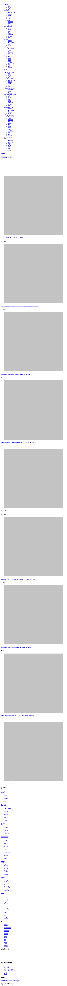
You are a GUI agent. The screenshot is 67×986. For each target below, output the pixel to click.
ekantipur (6, 966)
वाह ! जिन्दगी (11, 49)
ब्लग (9, 147)
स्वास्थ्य (10, 14)
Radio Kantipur (8, 969)
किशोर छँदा (10, 52)
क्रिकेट (10, 44)
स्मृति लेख (10, 53)
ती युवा (9, 50)
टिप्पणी (9, 7)
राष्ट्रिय (10, 41)
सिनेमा (9, 28)
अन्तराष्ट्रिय (11, 42)
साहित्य (9, 31)
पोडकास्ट (10, 25)
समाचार (10, 143)
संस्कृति (10, 58)
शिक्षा (9, 56)
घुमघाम (9, 17)
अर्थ (9, 66)
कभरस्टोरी (6, 4)
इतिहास (9, 60)
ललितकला (10, 34)
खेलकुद (6, 39)
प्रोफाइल (6, 47)
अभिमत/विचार (11, 140)
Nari (5, 974)
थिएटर (9, 33)
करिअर (9, 15)
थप (1, 789)
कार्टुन (9, 145)
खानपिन (10, 68)
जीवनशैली (6, 11)
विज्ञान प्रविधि (11, 12)
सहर (9, 64)
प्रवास (9, 61)
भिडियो (9, 23)
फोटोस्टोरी (10, 22)
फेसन (9, 18)
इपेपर (9, 148)
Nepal (6, 972)
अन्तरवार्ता (10, 142)
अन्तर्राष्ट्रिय (11, 63)
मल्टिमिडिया (7, 20)
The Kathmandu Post (10, 970)
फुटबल (9, 45)
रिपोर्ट (9, 6)
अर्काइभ (9, 150)
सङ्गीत (9, 30)
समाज (5, 55)
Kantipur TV (7, 967)
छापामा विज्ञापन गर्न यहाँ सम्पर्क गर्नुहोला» (11, 981)
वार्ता (9, 9)
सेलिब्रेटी (10, 36)
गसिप (9, 37)
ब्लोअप (6, 69)
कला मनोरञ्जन (8, 26)
